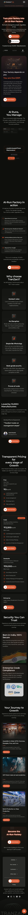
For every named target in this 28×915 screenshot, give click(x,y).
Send (10, 158)
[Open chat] (24, 911)
